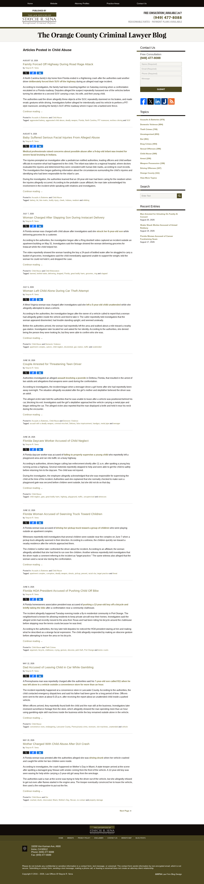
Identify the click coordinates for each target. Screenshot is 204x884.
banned (33, 273)
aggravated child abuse (55, 120)
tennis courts (103, 650)
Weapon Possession (152, 163)
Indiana (68, 200)
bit (37, 200)
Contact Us (142, 3)
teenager (116, 423)
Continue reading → (33, 111)
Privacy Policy (84, 838)
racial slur (92, 573)
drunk (39, 800)
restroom (92, 727)
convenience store (37, 727)
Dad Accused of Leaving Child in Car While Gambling (58, 667)
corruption (50, 573)
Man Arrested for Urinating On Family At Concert (159, 215)
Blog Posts (140, 838)
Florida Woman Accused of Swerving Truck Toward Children (62, 514)
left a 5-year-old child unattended (103, 305)
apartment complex (37, 347)
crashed (33, 800)
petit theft (79, 650)
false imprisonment (84, 423)
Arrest (145, 158)
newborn (75, 200)
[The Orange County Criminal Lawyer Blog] (102, 35)
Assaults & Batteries (40, 118)
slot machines (102, 727)
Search (179, 195)
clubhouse (49, 650)
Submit (161, 89)
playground (72, 497)
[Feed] (171, 101)
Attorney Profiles (82, 3)
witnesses (102, 497)
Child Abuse (57, 118)
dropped (60, 273)
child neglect (58, 347)
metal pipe (105, 423)
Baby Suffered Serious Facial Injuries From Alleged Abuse (61, 137)
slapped (104, 273)
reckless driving (116, 120)
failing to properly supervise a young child (86, 455)
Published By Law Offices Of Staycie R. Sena (155, 17)
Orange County (150, 173)
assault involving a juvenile (71, 378)
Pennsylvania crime (79, 727)
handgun (96, 423)
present (84, 573)
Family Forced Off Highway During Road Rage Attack (58, 64)
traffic (86, 347)
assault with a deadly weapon (41, 423)
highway (64, 497)
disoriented (68, 347)
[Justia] (164, 101)
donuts (71, 573)
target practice (103, 573)
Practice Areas (113, 3)
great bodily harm (78, 273)
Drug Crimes (148, 144)
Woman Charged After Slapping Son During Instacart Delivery (63, 217)
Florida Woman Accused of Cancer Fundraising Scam (156, 237)
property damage (96, 800)
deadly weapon (71, 120)
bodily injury (53, 200)
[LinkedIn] (157, 101)
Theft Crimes (50, 647)
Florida (81, 120)
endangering (50, 727)
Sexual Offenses (150, 149)
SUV (128, 120)
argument (33, 650)
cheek (62, 200)
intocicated (47, 800)
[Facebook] (143, 101)
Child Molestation (52, 271)
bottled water (42, 273)
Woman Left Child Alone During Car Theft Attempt (56, 290)
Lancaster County (63, 727)
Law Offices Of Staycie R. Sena (59, 874)
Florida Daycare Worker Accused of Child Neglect (56, 440)
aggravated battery (37, 120)
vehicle (125, 727)
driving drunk (96, 758)
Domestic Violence (53, 344)
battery (32, 200)
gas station (78, 347)
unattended (97, 347)
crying (57, 650)
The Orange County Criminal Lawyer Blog (39, 17)
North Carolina (90, 120)
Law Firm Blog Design (168, 874)
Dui (46, 797)
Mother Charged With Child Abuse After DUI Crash (56, 743)
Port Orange (89, 650)
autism (49, 347)
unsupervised (89, 497)
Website (53, 3)
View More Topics (148, 178)
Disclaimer (98, 838)
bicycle (41, 650)
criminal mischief (61, 423)
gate (43, 497)
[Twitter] (150, 101)
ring (95, 273)
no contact (81, 800)
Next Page (124, 811)
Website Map (126, 838)
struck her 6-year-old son (110, 231)
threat (115, 573)
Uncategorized (149, 134)
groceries (89, 273)
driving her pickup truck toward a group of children (82, 528)
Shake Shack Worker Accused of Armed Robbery (158, 226)
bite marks (43, 200)
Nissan (73, 800)
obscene (71, 650)
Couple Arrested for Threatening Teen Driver (52, 364)
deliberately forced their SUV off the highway (52, 81)
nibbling (86, 200)
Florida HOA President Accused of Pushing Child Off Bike (61, 590)
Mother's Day (64, 800)
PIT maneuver (103, 120)
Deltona (72, 423)
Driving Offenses (150, 168)
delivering (52, 273)
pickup (77, 573)
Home (30, 3)
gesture (63, 650)
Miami (55, 800)
